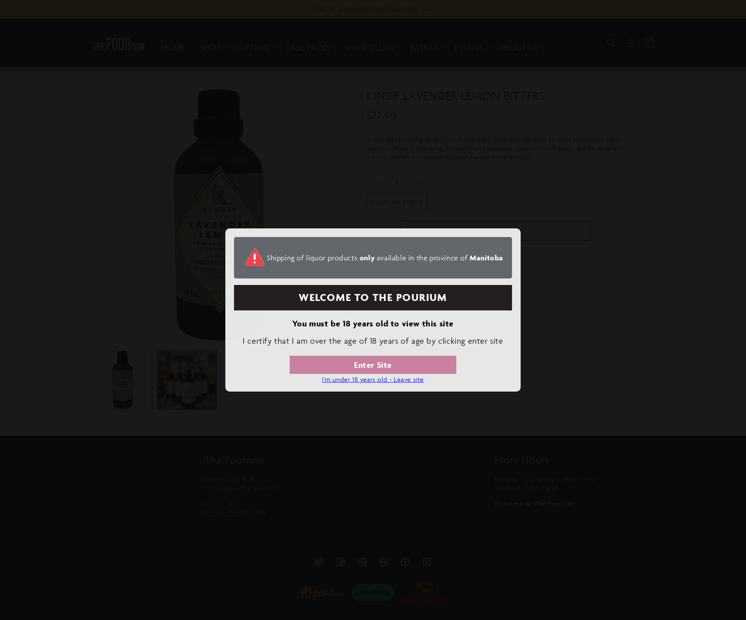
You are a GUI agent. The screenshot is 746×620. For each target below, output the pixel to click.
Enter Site (373, 365)
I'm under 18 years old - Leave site (373, 379)
